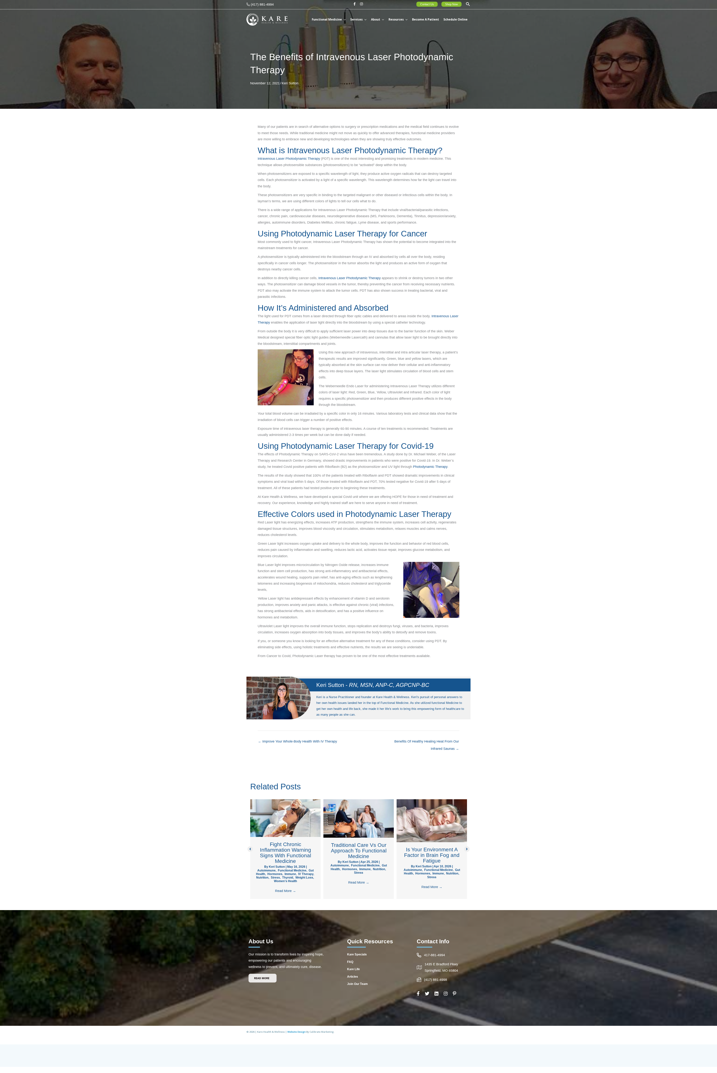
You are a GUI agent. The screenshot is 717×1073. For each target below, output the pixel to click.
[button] (468, 4)
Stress (275, 877)
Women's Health (285, 881)
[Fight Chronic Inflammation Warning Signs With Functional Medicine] (285, 818)
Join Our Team (357, 983)
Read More (285, 891)
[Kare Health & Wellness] (267, 19)
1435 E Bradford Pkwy (441, 964)
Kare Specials (357, 954)
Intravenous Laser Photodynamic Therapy (289, 158)
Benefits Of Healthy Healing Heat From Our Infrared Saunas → (426, 743)
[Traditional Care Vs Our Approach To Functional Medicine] (358, 818)
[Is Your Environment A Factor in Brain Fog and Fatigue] (432, 820)
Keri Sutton (290, 83)
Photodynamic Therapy (430, 467)
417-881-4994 (434, 955)
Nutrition (262, 877)
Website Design (296, 1031)
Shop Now (451, 4)
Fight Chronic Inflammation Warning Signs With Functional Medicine (285, 852)
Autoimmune (266, 870)
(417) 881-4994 (262, 4)
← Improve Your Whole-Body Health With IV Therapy (297, 741)
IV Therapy (305, 874)
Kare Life (353, 969)
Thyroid (287, 877)
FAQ (350, 961)
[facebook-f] (356, 4)
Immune (290, 874)
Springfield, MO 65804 (441, 970)
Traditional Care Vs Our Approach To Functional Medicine (359, 850)
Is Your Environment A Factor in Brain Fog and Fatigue (432, 855)
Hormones (274, 874)
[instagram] (362, 4)
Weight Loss (304, 877)
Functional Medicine (292, 870)
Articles (352, 976)
